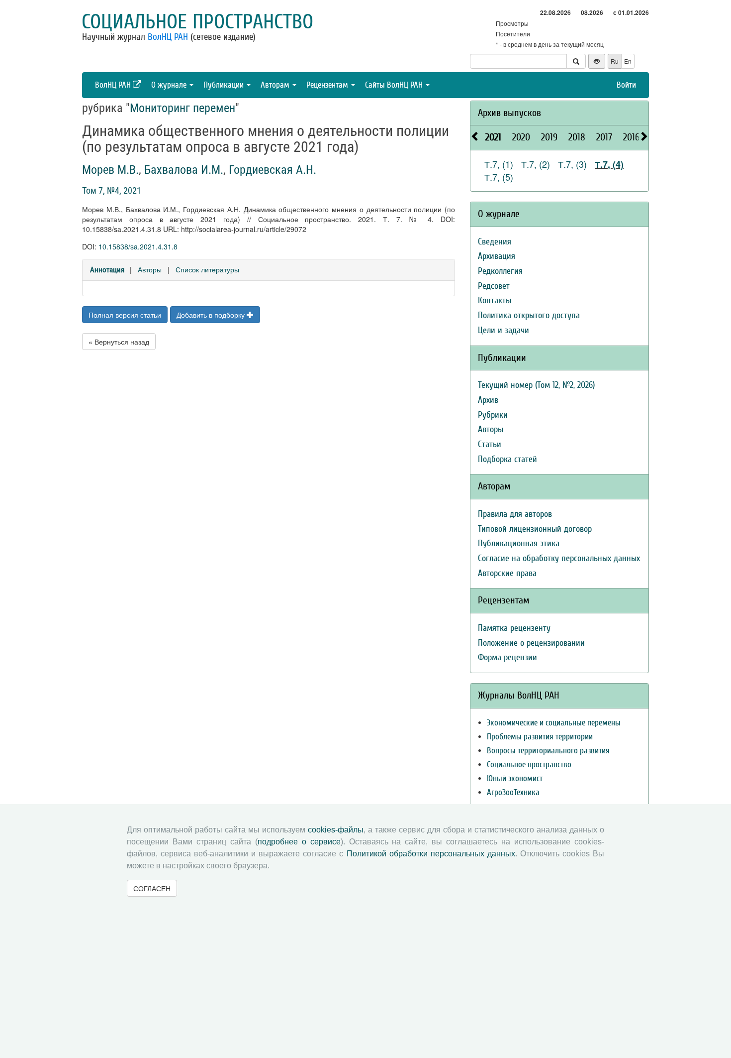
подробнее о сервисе (299, 841)
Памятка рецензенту (514, 628)
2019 (549, 137)
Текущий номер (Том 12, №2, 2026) (536, 385)
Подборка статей (507, 459)
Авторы (150, 269)
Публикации (224, 85)
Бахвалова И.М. (183, 170)
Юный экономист (515, 778)
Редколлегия (500, 271)
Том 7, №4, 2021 (111, 190)
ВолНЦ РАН (168, 36)
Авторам (276, 85)
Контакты (494, 300)
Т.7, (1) (498, 163)
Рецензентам (328, 85)
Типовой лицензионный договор (535, 529)
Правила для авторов (515, 514)
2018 (576, 137)
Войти (626, 85)
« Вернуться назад (119, 342)
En (628, 61)
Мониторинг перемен (182, 108)
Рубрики (493, 415)
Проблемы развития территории (540, 736)
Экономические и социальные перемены (554, 722)
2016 (631, 137)
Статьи (489, 444)
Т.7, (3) (572, 163)
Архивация (496, 256)
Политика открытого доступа (529, 315)
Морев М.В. (110, 170)
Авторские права (507, 573)
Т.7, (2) (535, 163)
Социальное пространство (197, 22)
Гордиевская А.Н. (272, 170)
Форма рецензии (507, 657)
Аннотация (107, 269)
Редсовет (494, 286)
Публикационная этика (518, 543)
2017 (604, 137)
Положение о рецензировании (531, 643)
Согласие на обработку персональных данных (559, 558)
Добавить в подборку (212, 315)
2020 (521, 137)
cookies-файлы (336, 829)
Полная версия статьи (125, 315)
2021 (493, 137)
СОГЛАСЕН (152, 888)
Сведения (494, 241)
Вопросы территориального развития (548, 750)
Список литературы (207, 269)
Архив (488, 400)
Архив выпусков (509, 112)
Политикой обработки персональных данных (431, 853)
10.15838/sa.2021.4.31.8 (138, 246)
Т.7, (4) (609, 164)
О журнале (169, 85)
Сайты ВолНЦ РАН (395, 85)
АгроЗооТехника (513, 792)
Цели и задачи (503, 330)
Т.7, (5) (498, 176)
